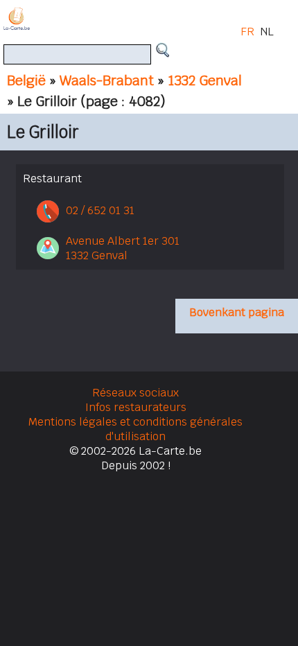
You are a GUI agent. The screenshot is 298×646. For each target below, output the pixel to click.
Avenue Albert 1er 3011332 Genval (122, 248)
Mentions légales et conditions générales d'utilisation (135, 429)
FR (247, 31)
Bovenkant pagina (236, 312)
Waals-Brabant (107, 80)
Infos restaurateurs (135, 407)
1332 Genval (205, 80)
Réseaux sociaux (135, 392)
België (26, 80)
